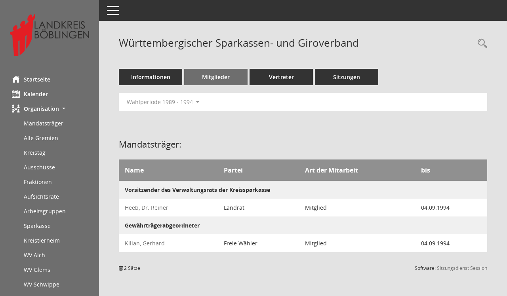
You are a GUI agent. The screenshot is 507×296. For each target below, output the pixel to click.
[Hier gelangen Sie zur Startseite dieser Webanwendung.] (49, 35)
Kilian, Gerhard (145, 243)
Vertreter (281, 77)
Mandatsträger (43, 123)
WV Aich (34, 255)
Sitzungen (346, 77)
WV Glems (37, 269)
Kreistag (35, 152)
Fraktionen (38, 182)
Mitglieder (216, 77)
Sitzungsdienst (462, 268)
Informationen (150, 77)
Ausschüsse (39, 167)
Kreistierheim (42, 240)
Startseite (37, 79)
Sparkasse (37, 226)
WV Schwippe (41, 284)
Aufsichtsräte (41, 196)
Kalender (36, 94)
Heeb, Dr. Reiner (146, 207)
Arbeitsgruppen (45, 211)
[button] (49, 108)
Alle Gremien (41, 138)
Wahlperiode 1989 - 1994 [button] (160, 102)
